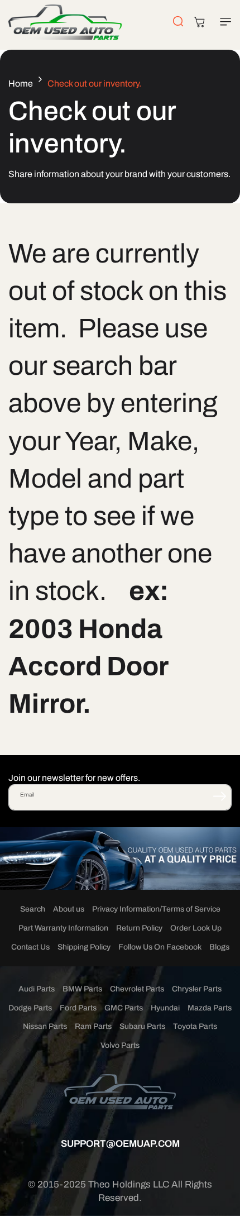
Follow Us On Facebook (159, 947)
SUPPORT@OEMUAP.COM (120, 1143)
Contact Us (30, 947)
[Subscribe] (219, 796)
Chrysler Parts (197, 989)
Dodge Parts (30, 1008)
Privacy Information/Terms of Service (156, 909)
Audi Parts (36, 989)
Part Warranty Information (63, 928)
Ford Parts (78, 1008)
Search (32, 909)
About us (68, 909)
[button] (223, 21)
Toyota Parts (195, 1026)
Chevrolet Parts (137, 989)
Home (20, 83)
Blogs (219, 947)
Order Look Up (196, 928)
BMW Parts (82, 989)
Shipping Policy (84, 947)
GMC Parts (123, 1008)
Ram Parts (93, 1026)
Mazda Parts (210, 1008)
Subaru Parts (142, 1026)
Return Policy (139, 928)
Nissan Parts (45, 1026)
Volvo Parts (120, 1045)
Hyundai (165, 1008)
